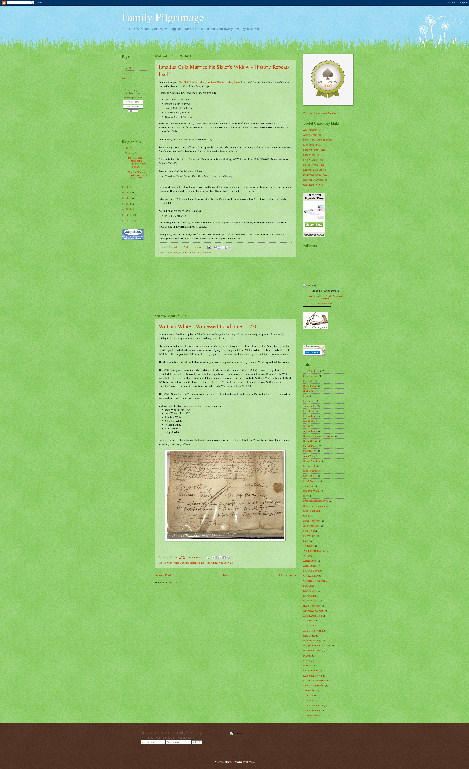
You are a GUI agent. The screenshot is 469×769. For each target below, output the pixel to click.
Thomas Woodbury (313, 710)
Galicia (307, 515)
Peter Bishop (309, 450)
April (132, 153)
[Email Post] (208, 247)
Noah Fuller (309, 421)
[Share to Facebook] (226, 247)
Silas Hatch (309, 695)
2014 (129, 203)
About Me (127, 68)
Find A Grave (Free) (313, 159)
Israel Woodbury (311, 520)
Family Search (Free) (314, 149)
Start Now (133, 119)
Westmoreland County (314, 550)
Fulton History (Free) (314, 164)
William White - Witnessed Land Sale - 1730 (208, 326)
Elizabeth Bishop (311, 510)
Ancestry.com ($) (312, 129)
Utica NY (308, 426)
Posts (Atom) (175, 582)
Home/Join (313, 296)
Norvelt (307, 665)
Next (328, 296)
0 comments (197, 247)
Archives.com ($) (312, 135)
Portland (307, 381)
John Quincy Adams (313, 630)
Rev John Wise (310, 670)
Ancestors (127, 73)
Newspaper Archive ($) (315, 179)
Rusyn (306, 495)
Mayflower (308, 401)
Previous (337, 296)
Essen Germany (311, 595)
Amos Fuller (309, 565)
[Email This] (215, 247)
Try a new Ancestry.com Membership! (322, 113)
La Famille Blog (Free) (315, 169)
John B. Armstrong (312, 615)
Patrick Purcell (310, 446)
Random (325, 298)
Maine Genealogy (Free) (315, 174)
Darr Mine (308, 585)
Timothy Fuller (311, 715)
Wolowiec (207, 252)
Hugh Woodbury (311, 605)
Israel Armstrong (312, 481)
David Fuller (309, 386)
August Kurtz (310, 431)
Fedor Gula (172, 252)
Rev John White (209, 562)
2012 (129, 215)
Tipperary (308, 545)
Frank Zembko (310, 600)
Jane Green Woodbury (314, 610)
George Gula (309, 475)
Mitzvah (307, 655)
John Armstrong (311, 371)
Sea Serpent (309, 690)
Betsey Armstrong (312, 461)
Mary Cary (308, 411)
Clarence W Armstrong (315, 580)
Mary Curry (309, 535)
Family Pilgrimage (163, 17)
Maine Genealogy (312, 640)
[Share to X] (222, 247)
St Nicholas (309, 700)
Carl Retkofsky (311, 575)
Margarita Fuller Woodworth (318, 645)
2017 (129, 192)
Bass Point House (312, 570)
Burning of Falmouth (314, 506)
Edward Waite (310, 590)
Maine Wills (309, 530)
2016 (129, 198)
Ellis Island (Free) (312, 144)
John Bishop (309, 620)
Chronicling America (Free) (317, 139)
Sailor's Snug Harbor (313, 685)
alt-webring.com (325, 303)
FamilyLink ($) (311, 155)
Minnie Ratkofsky (312, 650)
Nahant (307, 660)
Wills (124, 78)
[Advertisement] (225, 285)
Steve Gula (195, 252)
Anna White (173, 562)
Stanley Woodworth (313, 705)
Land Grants (309, 635)
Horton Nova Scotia (313, 391)
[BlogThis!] (219, 247)
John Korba (309, 625)
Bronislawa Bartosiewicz (315, 500)
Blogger (250, 761)
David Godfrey (311, 441)
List (322, 296)
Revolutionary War (313, 675)
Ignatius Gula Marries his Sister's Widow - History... (137, 162)
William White (225, 562)
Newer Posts (164, 574)
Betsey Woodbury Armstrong (318, 436)
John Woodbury (311, 525)
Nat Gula (183, 252)
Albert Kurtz (309, 560)
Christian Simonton (190, 562)
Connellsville (310, 466)
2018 (129, 186)
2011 (129, 220)
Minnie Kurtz (310, 416)
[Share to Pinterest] (229, 247)
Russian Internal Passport (316, 680)
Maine (306, 396)
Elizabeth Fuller (311, 470)
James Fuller (309, 406)
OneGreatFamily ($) (313, 184)
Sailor (306, 540)
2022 (129, 148)
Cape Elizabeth (310, 376)
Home (225, 574)
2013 (129, 209)
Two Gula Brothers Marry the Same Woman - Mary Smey (209, 82)
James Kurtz (309, 486)
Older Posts (287, 574)
